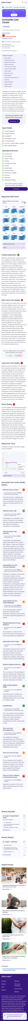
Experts (3, 990)
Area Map (6, 79)
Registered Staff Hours (9, 62)
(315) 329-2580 (7, 854)
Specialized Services (9, 60)
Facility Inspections (9, 64)
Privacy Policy (18, 988)
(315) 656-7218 (6, 48)
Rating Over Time (8, 73)
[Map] (14, 800)
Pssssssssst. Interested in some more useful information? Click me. (15, 1016)
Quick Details (7, 58)
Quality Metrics (8, 75)
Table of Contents (8, 56)
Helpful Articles (8, 86)
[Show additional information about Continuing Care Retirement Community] (10, 136)
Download (14, 14)
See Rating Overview (7, 38)
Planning (16, 981)
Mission (3, 984)
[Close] (25, 1016)
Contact (3, 981)
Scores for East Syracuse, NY (11, 77)
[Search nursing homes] (23, 2)
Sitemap (16, 991)
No (19, 355)
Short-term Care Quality (10, 66)
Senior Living (9, 7)
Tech (2, 987)
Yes (10, 355)
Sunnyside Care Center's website (12, 41)
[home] (6, 2)
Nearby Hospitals (8, 81)
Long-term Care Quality (10, 68)
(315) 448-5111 (6, 830)
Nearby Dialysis (8, 84)
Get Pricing (13, 121)
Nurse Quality (7, 71)
